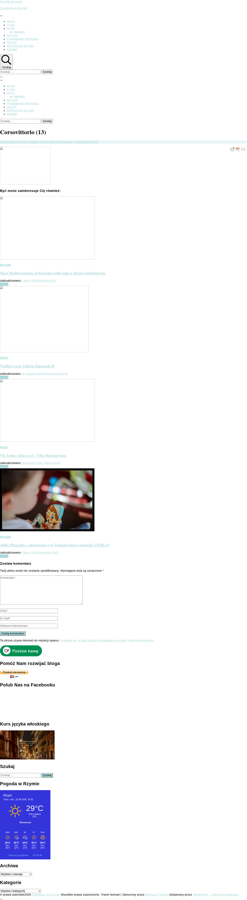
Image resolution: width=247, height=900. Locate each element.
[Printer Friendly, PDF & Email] (238, 149)
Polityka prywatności (225, 894)
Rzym (10, 28)
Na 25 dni (37, 855)
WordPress (200, 894)
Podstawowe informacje (23, 39)
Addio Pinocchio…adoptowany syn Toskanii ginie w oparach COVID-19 (54, 544)
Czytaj (4, 284)
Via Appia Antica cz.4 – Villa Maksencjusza (33, 455)
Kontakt (12, 49)
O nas (11, 25)
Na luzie (12, 35)
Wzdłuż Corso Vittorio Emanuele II (27, 365)
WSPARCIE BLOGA (20, 46)
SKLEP (11, 42)
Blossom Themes (157, 894)
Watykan (19, 32)
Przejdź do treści (11, 1)
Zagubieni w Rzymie (13, 8)
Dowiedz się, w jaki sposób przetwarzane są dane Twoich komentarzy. (107, 640)
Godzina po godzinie (18, 855)
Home (11, 21)
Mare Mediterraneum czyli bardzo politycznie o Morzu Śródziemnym (52, 272)
